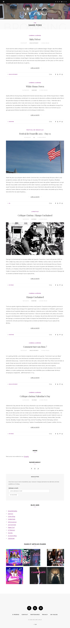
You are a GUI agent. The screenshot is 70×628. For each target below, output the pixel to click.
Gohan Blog (11, 516)
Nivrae (34, 219)
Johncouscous (12, 522)
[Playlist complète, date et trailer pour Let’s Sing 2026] (14, 558)
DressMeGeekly (12, 511)
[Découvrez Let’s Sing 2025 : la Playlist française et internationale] (14, 576)
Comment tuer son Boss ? (35, 346)
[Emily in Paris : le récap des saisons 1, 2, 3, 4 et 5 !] (55, 558)
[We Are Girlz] (35, 11)
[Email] (62, 74)
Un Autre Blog (12, 535)
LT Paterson (11, 530)
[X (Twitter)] (35, 608)
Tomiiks (10, 533)
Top (35, 624)
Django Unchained (35, 297)
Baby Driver (35, 39)
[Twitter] (57, 74)
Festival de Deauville (35, 130)
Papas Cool (11, 527)
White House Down (35, 86)
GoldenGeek (11, 519)
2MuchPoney (34, 43)
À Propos (15, 614)
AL (34, 137)
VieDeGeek (11, 538)
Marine (34, 90)
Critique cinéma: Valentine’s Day (35, 396)
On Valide (54, 614)
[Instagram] (41, 608)
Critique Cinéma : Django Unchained (35, 215)
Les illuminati (12, 524)
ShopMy (26, 456)
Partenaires (35, 614)
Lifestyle (35, 211)
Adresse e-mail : (14, 488)
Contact (25, 614)
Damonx (10, 513)
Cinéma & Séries (35, 35)
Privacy (45, 614)
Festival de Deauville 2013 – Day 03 (35, 133)
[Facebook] (55, 74)
